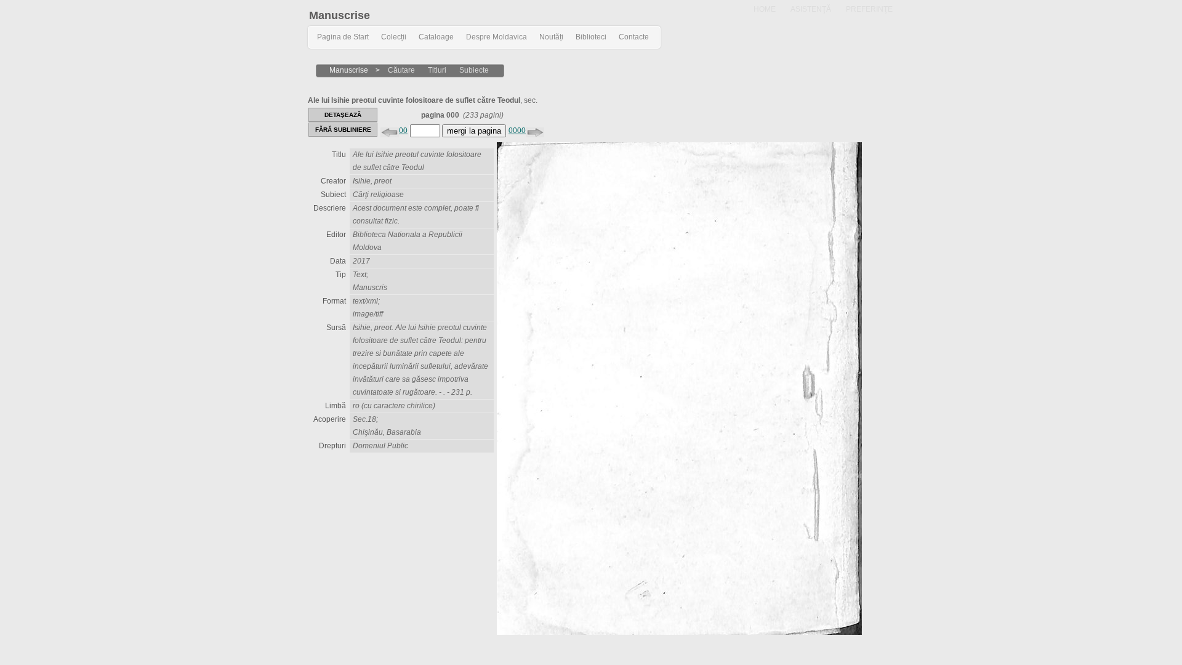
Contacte (634, 37)
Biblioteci (591, 37)
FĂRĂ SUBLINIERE (343, 129)
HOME (765, 9)
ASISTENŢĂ (810, 9)
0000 (517, 130)
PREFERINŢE (869, 9)
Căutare (401, 70)
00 (403, 130)
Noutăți (551, 37)
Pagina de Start (343, 37)
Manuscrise (339, 15)
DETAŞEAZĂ (342, 114)
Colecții (393, 37)
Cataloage (436, 37)
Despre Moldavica (496, 37)
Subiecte (474, 70)
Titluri (437, 70)
